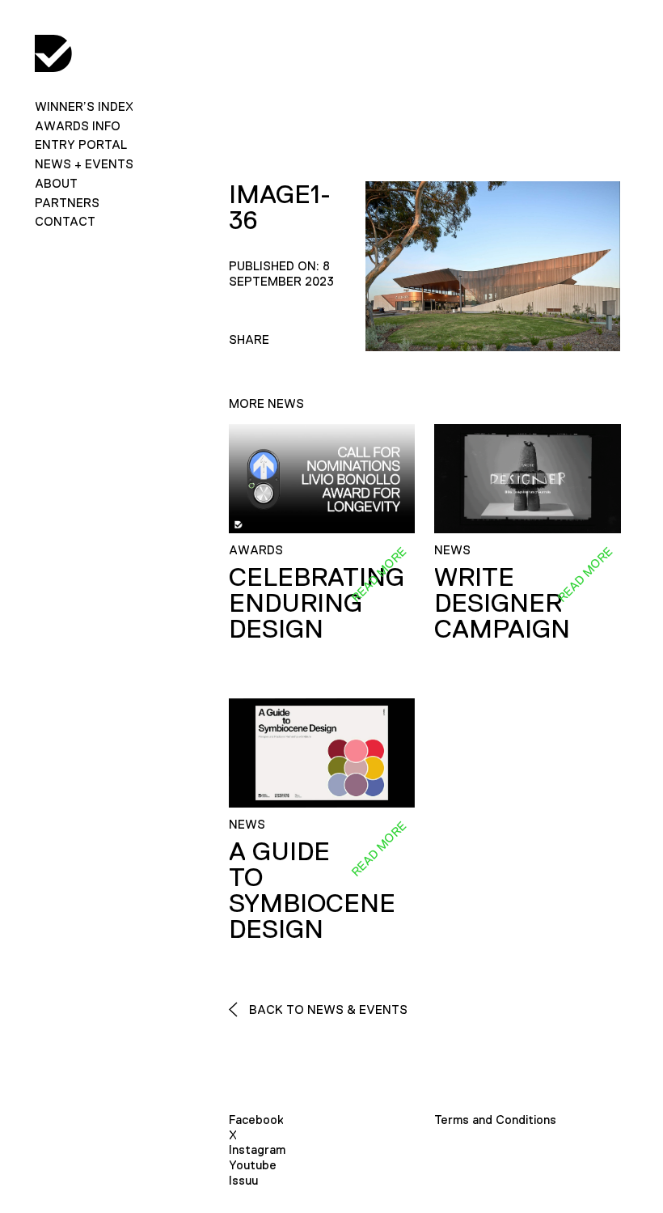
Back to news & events (327, 1009)
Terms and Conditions (495, 1119)
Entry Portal (81, 144)
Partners (67, 203)
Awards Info (77, 126)
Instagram (257, 1149)
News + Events (84, 164)
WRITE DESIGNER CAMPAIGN (502, 602)
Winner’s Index (84, 106)
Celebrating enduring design (316, 602)
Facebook (256, 1119)
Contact (65, 221)
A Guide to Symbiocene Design (312, 890)
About (56, 183)
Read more (378, 574)
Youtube (253, 1165)
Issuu (243, 1180)
